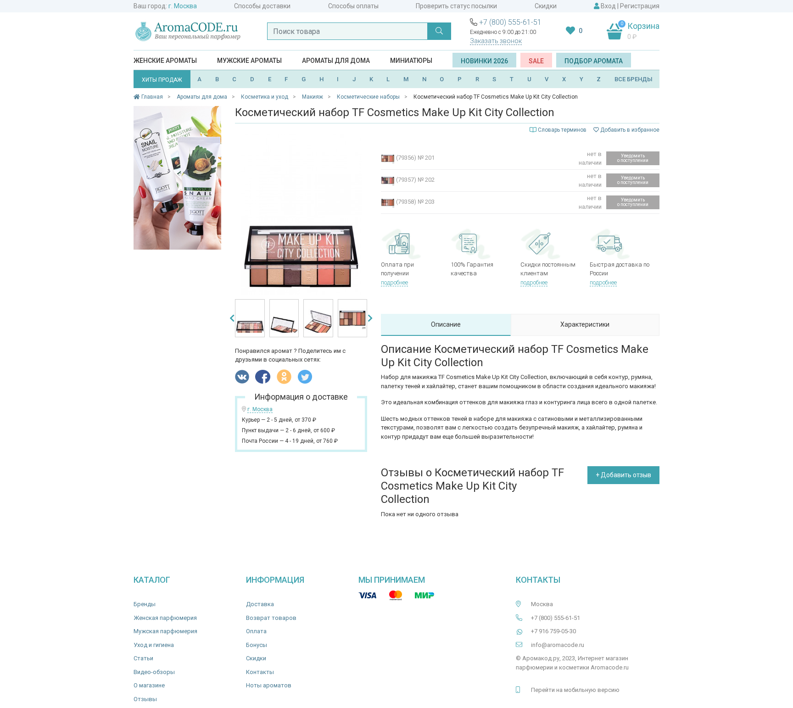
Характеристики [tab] (584, 324)
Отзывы (145, 699)
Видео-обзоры (154, 672)
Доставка (260, 604)
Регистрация (639, 6)
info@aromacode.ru (557, 644)
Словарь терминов (562, 130)
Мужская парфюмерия (165, 631)
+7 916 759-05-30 (553, 631)
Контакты (260, 672)
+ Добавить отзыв (623, 475)
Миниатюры (411, 60)
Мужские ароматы (249, 60)
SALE (536, 61)
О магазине (149, 685)
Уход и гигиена (154, 644)
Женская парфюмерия (165, 617)
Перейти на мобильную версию (575, 689)
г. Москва (182, 6)
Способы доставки (262, 6)
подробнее (394, 282)
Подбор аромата (593, 61)
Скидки (546, 6)
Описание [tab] (446, 324)
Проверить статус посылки (456, 6)
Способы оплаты (353, 6)
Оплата (256, 631)
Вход (608, 6)
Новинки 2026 (484, 61)
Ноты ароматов (268, 685)
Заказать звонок (496, 41)
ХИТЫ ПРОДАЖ (162, 80)
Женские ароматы (165, 60)
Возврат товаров (271, 617)
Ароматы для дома (336, 60)
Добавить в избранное (629, 130)
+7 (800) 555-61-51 (510, 22)
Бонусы (256, 644)
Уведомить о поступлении (632, 158)
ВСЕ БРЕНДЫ (633, 79)
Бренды (145, 604)
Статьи (143, 658)
